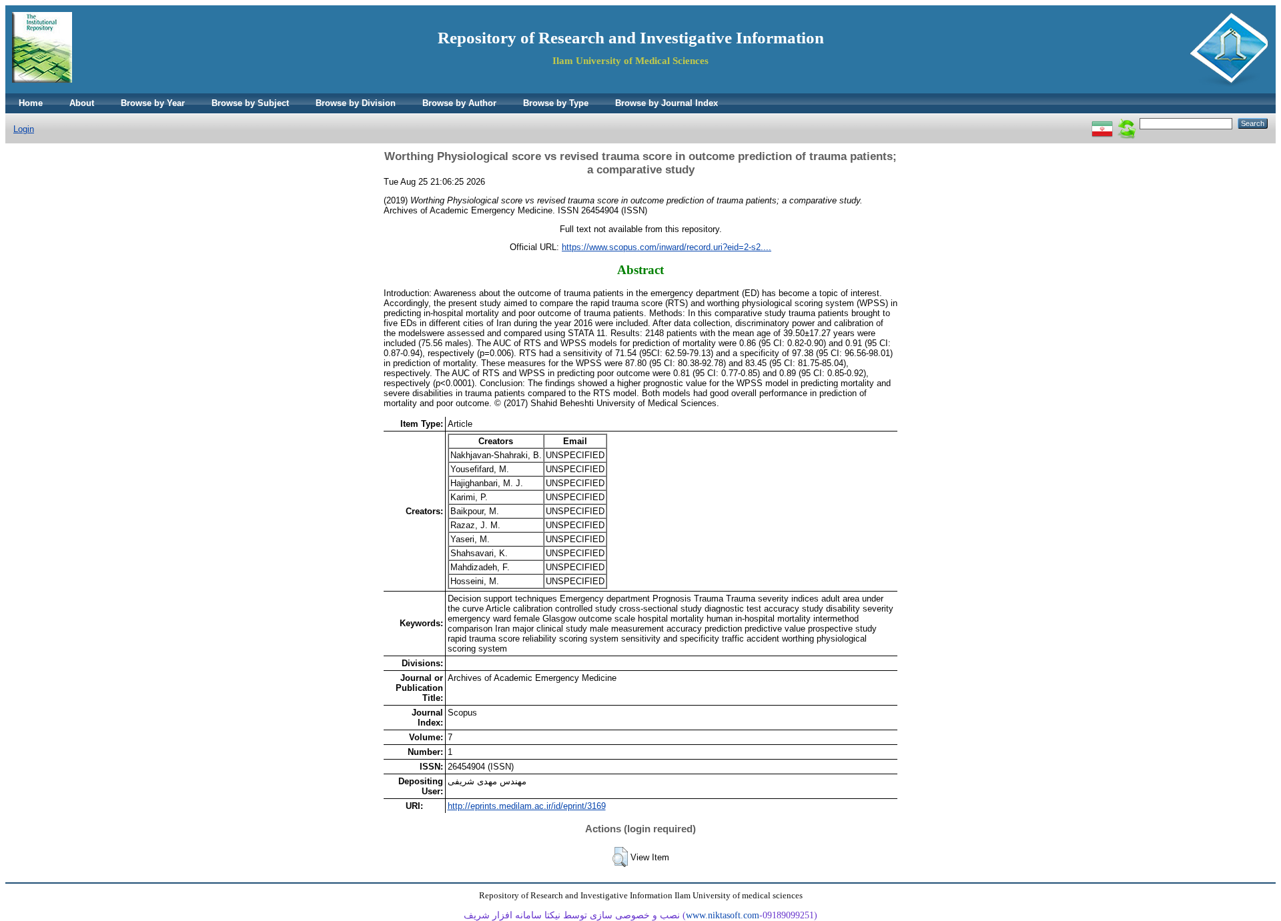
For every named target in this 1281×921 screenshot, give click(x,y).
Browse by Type (555, 103)
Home (31, 103)
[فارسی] (1102, 123)
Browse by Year (153, 103)
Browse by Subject (250, 103)
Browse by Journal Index (666, 103)
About (81, 103)
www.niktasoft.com (722, 915)
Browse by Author (459, 103)
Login (23, 129)
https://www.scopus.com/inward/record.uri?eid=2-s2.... (666, 247)
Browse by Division (356, 103)
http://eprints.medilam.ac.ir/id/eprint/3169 (527, 806)
